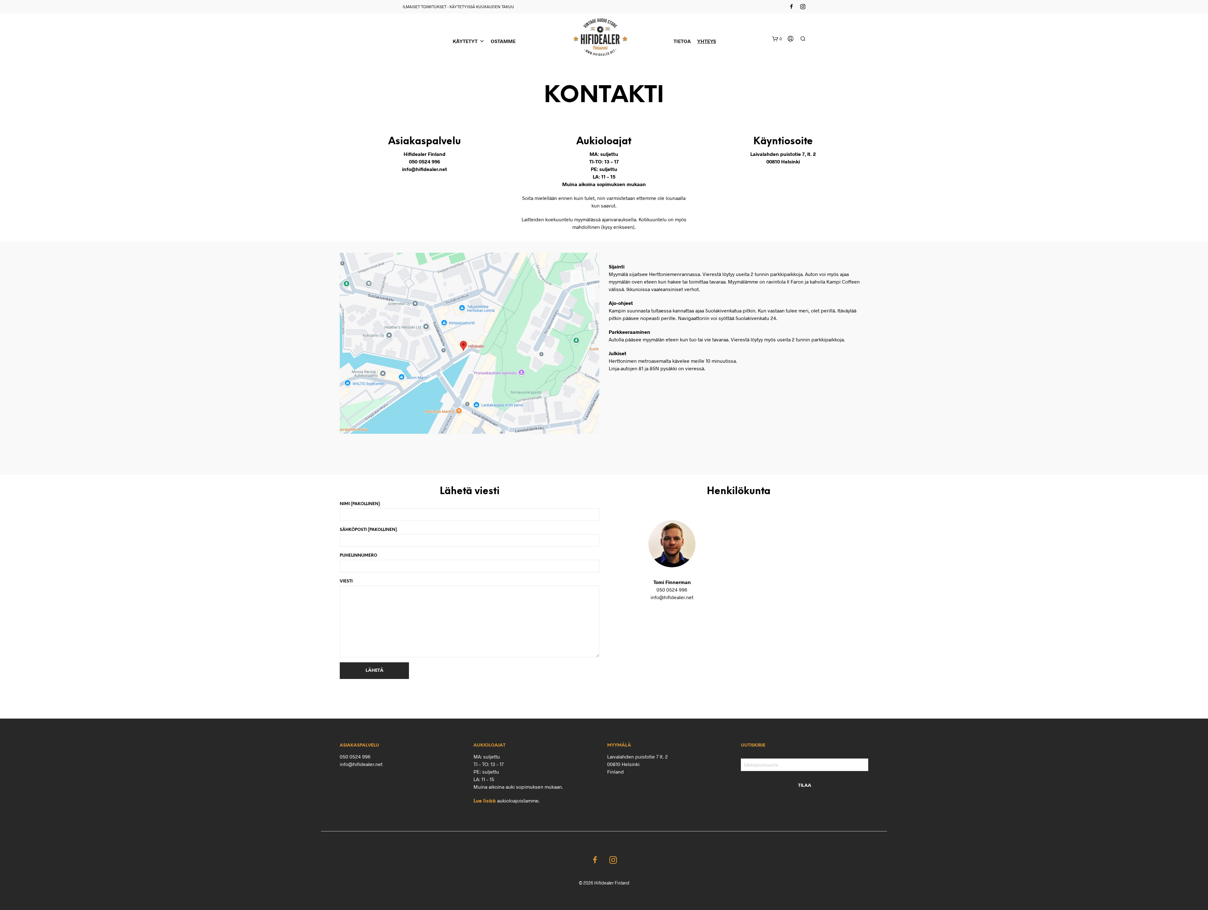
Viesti (346, 581)
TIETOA (682, 41)
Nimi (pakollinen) (360, 504)
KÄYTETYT (465, 41)
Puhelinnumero (358, 556)
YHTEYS (706, 41)
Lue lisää (484, 801)
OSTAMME (503, 41)
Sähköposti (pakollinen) (368, 530)
